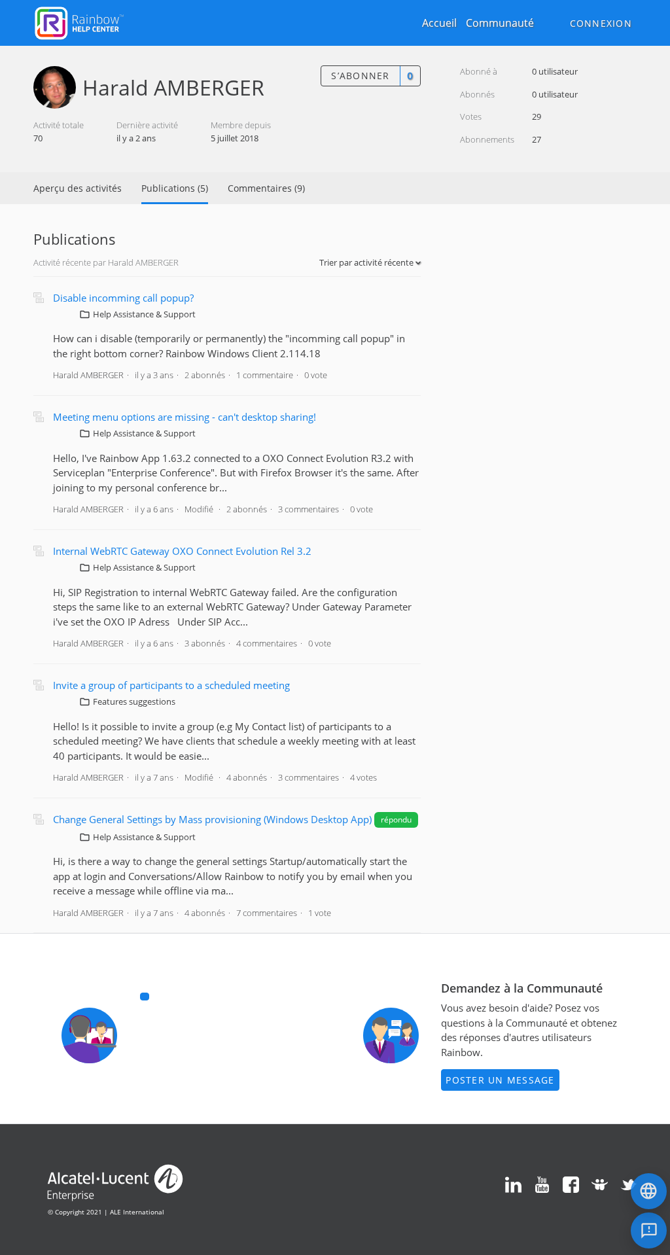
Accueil (439, 23)
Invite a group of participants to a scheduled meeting (171, 685)
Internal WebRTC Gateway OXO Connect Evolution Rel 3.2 (182, 550)
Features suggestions (134, 701)
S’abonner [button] (360, 75)
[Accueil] (79, 21)
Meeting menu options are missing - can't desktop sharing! (184, 416)
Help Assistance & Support (144, 314)
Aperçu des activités (77, 188)
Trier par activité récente (367, 262)
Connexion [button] (601, 23)
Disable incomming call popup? (123, 297)
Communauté (500, 23)
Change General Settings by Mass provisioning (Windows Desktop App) (212, 819)
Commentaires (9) (266, 188)
